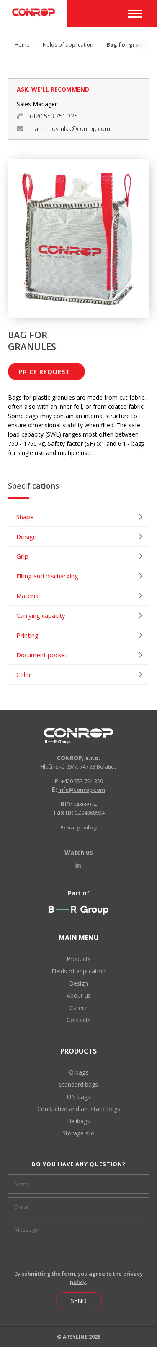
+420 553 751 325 (52, 116)
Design (26, 536)
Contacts (79, 1020)
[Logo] (78, 736)
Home (22, 44)
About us (79, 995)
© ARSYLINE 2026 (78, 1336)
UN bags (78, 1097)
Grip (22, 556)
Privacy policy (78, 827)
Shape (25, 517)
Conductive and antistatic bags (78, 1109)
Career (78, 1008)
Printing (27, 635)
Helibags (78, 1121)
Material (28, 595)
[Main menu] (135, 14)
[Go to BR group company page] (78, 910)
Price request (44, 371)
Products (79, 959)
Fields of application (68, 44)
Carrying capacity (40, 615)
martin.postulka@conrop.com (69, 129)
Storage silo (78, 1133)
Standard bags (78, 1084)
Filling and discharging (47, 576)
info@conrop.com (81, 789)
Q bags (78, 1072)
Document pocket (41, 655)
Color (23, 674)
